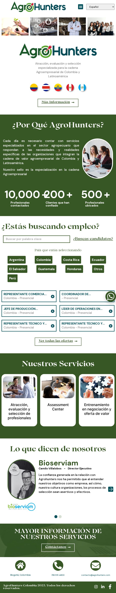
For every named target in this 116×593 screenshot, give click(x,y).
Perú (12, 278)
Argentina (16, 260)
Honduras (74, 269)
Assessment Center (58, 407)
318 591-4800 (58, 575)
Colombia (43, 260)
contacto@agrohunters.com (95, 575)
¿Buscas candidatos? (93, 239)
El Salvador (17, 269)
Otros (98, 269)
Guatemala (46, 269)
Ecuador (98, 260)
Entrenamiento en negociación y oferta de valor (96, 409)
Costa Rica (71, 260)
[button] (80, 6)
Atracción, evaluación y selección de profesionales (19, 411)
